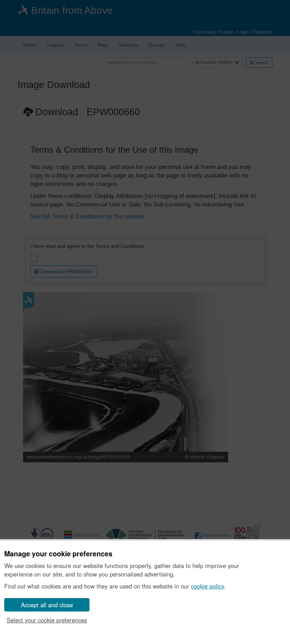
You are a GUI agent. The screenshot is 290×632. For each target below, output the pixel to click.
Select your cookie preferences (47, 620)
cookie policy (207, 586)
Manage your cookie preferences (58, 554)
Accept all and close (47, 605)
